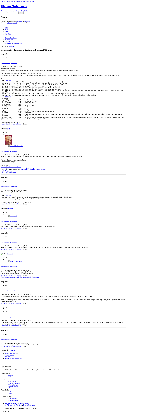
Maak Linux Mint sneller (8, 173)
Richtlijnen (36, 277)
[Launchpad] (12, 216)
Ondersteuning (10, 1)
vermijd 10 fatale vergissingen (33, 169)
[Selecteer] (8, 80)
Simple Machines (29, 405)
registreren (27, 21)
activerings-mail (12, 23)
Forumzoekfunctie (25, 277)
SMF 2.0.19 (8, 405)
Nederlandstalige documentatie (10, 277)
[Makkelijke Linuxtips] (15, 146)
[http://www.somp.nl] (15, 261)
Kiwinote (10, 208)
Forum (12, 11)
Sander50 (10, 254)
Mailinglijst (17, 11)
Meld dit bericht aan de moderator (11, 124)
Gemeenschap (19, 1)
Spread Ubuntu (13, 387)
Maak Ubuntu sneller (7, 171)
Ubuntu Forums (13, 385)
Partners (31, 1)
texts (9, 376)
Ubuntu (3, 1)
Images (10, 375)
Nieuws (26, 1)
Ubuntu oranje (12, 398)
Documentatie (5, 11)
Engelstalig (24, 11)
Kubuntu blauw (13, 400)
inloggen (19, 21)
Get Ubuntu (12, 381)
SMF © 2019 (18, 405)
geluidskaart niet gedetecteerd (9, 63)
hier (87, 296)
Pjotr (8, 129)
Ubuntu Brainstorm (14, 383)
